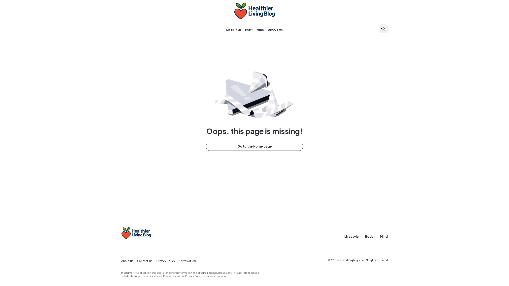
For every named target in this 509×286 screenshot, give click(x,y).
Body (249, 29)
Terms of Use (188, 261)
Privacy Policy (165, 261)
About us (275, 29)
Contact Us (144, 261)
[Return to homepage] (136, 233)
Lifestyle (233, 29)
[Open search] (383, 28)
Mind (260, 29)
